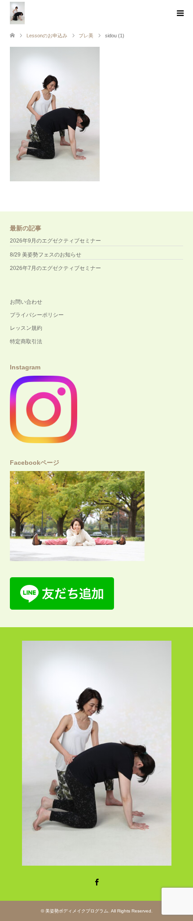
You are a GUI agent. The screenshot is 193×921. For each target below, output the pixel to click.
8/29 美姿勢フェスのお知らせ (45, 255)
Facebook (96, 881)
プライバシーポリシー (37, 315)
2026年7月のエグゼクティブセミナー (55, 268)
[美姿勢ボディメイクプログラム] (17, 13)
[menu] (179, 13)
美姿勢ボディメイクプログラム (76, 910)
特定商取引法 (26, 341)
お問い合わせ (26, 302)
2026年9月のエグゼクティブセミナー (55, 241)
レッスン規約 (26, 328)
